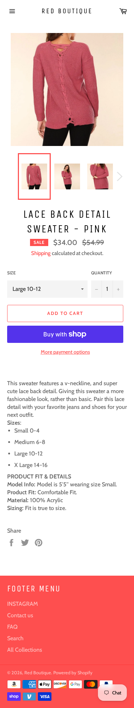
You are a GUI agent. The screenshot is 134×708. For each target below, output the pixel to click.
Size (11, 272)
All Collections (24, 649)
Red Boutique (67, 11)
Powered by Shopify (73, 672)
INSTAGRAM (22, 603)
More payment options (65, 352)
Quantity (101, 272)
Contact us (20, 615)
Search (15, 638)
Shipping (41, 253)
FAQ (12, 626)
